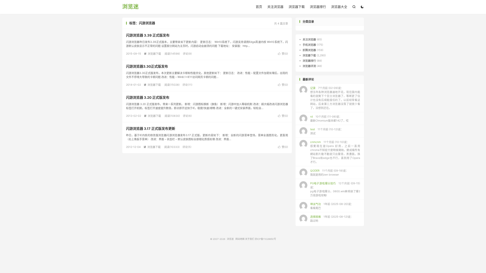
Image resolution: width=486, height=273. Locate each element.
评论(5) (186, 146)
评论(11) (187, 84)
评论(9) (187, 53)
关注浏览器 (275, 7)
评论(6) (187, 115)
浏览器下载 (297, 7)
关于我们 (249, 239)
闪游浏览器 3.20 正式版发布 (147, 98)
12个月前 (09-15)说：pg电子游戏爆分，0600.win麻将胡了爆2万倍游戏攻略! (335, 189)
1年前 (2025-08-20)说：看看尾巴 (331, 205)
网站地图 (240, 239)
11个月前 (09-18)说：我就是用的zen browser (329, 172)
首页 (259, 7)
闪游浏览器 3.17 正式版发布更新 (150, 129)
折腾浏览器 (309, 50)
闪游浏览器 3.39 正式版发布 (148, 35)
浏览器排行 (318, 7)
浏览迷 (130, 7)
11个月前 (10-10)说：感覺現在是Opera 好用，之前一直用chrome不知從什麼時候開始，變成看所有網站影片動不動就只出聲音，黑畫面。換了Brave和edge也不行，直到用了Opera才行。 (335, 151)
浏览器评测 (309, 65)
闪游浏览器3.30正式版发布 (147, 66)
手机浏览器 (309, 44)
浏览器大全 (339, 7)
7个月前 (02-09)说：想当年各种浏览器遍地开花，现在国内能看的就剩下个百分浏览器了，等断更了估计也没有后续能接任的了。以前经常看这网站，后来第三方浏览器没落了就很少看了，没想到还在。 (335, 97)
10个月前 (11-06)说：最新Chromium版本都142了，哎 (329, 118)
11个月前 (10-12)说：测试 (326, 131)
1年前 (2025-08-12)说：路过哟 (331, 218)
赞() (283, 53)
